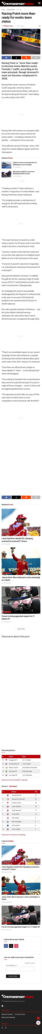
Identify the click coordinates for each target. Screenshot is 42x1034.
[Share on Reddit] (26, 57)
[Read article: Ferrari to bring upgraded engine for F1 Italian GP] (21, 600)
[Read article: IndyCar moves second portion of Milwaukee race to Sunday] (6, 165)
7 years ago (20, 26)
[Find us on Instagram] (16, 946)
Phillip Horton (8, 26)
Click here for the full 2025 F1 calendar (15, 780)
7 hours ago (17, 167)
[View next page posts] (23, 181)
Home (3, 9)
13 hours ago (7, 544)
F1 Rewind (6, 573)
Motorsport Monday (8, 1017)
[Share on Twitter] (16, 57)
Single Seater (11, 9)
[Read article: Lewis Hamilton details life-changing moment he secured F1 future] (21, 522)
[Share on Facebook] (6, 57)
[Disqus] (21, 666)
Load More (21, 629)
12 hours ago (18, 176)
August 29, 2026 (7, 872)
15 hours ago (7, 621)
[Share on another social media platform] (35, 57)
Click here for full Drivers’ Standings (14, 835)
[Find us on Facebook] (6, 946)
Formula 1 (19, 9)
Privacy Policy (20, 1014)
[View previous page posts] (19, 181)
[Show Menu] (39, 3)
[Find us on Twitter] (11, 946)
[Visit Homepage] (18, 3)
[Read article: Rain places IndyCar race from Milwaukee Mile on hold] (6, 174)
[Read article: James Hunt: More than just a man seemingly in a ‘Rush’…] (21, 561)
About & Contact (7, 1014)
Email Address (11, 965)
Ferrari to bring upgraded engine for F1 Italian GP (21, 927)
